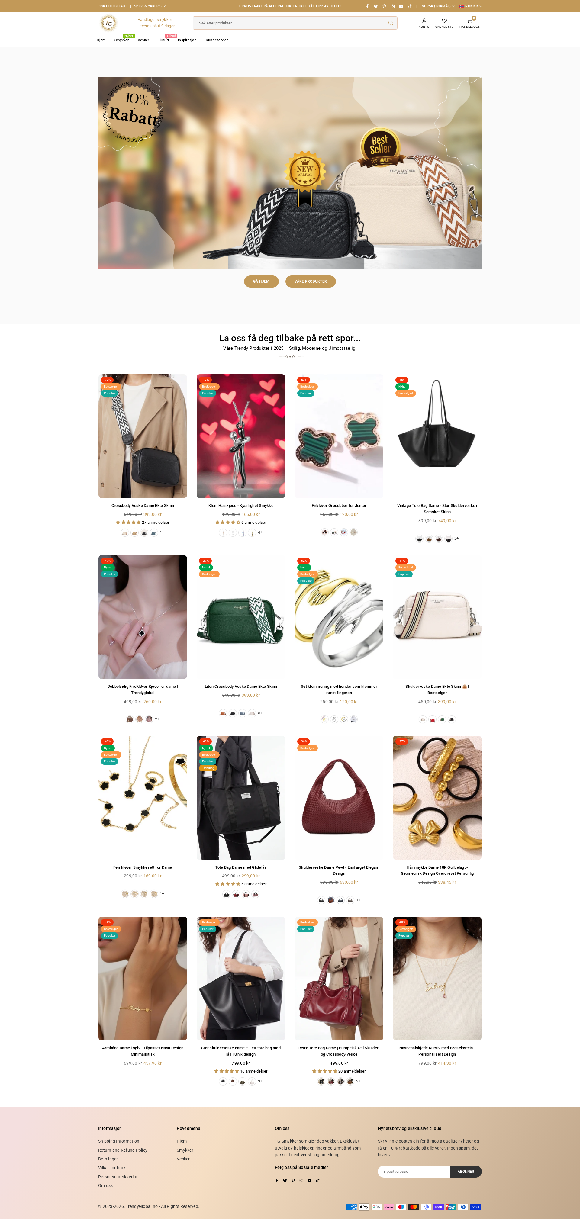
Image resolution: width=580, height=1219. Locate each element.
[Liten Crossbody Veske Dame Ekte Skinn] (241, 617)
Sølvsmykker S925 (150, 6)
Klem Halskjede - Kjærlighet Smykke (240, 505)
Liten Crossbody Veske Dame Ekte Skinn (241, 686)
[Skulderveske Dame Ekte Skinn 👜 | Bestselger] (437, 617)
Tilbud (165, 38)
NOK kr (471, 6)
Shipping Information (118, 1141)
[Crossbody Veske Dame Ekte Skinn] (142, 436)
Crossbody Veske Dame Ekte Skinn (142, 505)
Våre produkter (311, 281)
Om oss (105, 1185)
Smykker (123, 38)
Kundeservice (217, 40)
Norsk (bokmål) (436, 6)
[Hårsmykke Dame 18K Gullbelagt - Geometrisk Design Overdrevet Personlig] (437, 798)
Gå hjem (261, 281)
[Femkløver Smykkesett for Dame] (142, 798)
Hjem (101, 40)
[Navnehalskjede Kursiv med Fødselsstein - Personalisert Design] (437, 978)
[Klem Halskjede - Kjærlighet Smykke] (241, 436)
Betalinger (108, 1158)
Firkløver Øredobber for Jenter (339, 505)
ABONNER (466, 1171)
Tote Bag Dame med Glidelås (241, 867)
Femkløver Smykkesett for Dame (142, 867)
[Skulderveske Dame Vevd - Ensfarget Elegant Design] (339, 798)
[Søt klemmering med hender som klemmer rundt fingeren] (339, 617)
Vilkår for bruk (112, 1167)
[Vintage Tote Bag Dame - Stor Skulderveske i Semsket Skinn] (437, 436)
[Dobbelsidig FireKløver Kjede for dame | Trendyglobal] (142, 617)
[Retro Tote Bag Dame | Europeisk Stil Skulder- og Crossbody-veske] (339, 978)
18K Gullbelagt (113, 6)
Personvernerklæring (118, 1176)
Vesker (143, 40)
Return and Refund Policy (122, 1150)
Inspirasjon (187, 40)
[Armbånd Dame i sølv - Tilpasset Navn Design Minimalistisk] (142, 978)
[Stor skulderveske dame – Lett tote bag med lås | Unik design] (241, 978)
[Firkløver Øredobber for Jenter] (339, 436)
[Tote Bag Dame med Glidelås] (241, 798)
